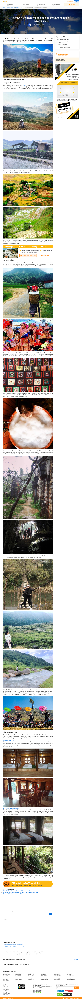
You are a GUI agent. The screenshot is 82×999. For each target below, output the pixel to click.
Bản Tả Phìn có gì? (61, 42)
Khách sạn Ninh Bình (69, 976)
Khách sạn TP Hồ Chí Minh (71, 979)
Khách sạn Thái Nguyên (18, 979)
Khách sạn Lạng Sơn (31, 976)
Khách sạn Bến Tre (43, 973)
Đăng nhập (76, 1)
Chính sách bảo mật (6, 988)
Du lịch (8, 7)
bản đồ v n (32, 952)
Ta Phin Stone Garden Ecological (64, 47)
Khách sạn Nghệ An (56, 976)
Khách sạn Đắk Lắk (43, 974)
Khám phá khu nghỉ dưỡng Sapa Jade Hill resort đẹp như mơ (17, 890)
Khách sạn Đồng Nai (69, 974)
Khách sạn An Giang (5, 973)
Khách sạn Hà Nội (5, 975)
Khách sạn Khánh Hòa (57, 975)
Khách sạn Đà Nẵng (31, 974)
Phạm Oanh (34, 24)
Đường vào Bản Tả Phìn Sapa (9, 954)
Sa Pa (22, 7)
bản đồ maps (26, 952)
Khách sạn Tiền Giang (57, 979)
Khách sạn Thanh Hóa (31, 979)
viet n (39, 954)
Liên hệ (4, 985)
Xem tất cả (76, 959)
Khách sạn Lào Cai (43, 976)
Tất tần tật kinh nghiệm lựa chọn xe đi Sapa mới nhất (15, 893)
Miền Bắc (13, 7)
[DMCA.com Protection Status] (64, 994)
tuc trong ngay (33, 954)
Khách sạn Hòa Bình (44, 975)
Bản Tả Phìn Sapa (46, 952)
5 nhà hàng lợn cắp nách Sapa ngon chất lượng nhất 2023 (14, 944)
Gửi (50, 913)
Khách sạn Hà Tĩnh (18, 975)
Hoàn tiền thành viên (6, 993)
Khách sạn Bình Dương (70, 973)
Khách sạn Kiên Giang (70, 975)
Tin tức (4, 7)
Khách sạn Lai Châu (5, 976)
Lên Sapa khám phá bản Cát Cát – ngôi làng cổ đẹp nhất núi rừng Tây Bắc (21, 892)
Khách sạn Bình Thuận (6, 974)
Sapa (24, 85)
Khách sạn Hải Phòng (31, 975)
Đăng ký (76, 987)
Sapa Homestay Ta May (63, 45)
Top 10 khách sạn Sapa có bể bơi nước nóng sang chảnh (14, 946)
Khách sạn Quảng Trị (5, 979)
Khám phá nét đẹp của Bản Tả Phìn (63, 39)
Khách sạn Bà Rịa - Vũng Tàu (19, 973)
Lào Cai (17, 7)
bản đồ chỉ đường (18, 952)
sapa (17, 954)
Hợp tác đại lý (5, 994)
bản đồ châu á (10, 952)
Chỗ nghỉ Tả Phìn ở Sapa (62, 44)
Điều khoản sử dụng (6, 986)
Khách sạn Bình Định (57, 973)
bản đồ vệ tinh (38, 952)
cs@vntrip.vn (38, 991)
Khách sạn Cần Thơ (18, 974)
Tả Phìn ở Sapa (23, 954)
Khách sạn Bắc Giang (31, 973)
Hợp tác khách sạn (6, 989)
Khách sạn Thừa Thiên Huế (45, 979)
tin (28, 954)
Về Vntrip (4, 984)
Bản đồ (5, 952)
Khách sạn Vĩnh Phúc (6, 980)
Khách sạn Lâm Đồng (18, 976)
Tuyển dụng (5, 992)
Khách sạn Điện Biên (56, 974)
